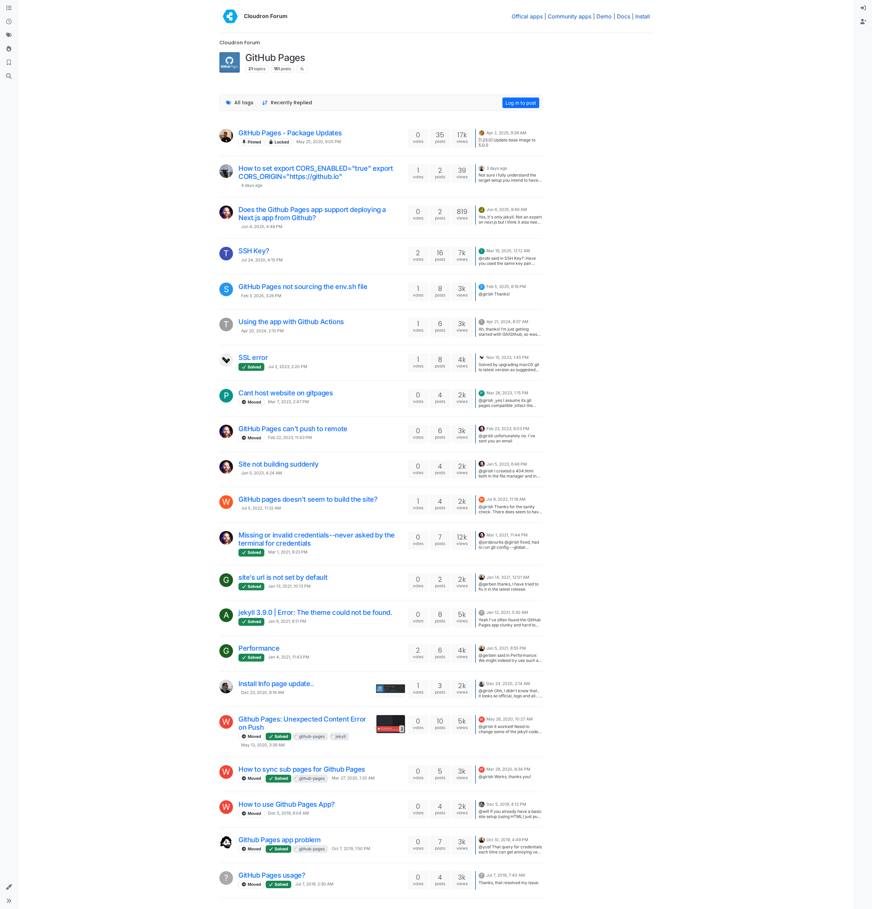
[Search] (9, 76)
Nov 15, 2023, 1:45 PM (507, 357)
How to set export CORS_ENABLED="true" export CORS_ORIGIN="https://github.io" (315, 172)
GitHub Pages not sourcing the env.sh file (303, 287)
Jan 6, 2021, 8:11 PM (287, 621)
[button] (9, 887)
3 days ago (496, 168)
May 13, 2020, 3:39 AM (263, 744)
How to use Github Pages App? (286, 804)
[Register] (863, 21)
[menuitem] (863, 8)
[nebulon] (482, 167)
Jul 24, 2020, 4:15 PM (262, 259)
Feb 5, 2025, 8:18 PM (506, 286)
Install (642, 16)
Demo (604, 16)
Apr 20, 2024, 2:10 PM (262, 330)
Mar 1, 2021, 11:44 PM (507, 534)
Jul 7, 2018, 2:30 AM (314, 884)
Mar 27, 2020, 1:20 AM (353, 778)
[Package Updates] (482, 132)
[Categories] (9, 8)
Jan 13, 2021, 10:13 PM (289, 586)
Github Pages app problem (279, 840)
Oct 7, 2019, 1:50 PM (351, 848)
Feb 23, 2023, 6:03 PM (507, 428)
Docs (623, 16)
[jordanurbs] (226, 212)
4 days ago (251, 185)
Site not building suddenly (278, 464)
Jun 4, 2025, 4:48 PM (261, 226)
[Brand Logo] (230, 16)
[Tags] (9, 35)
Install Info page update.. (276, 684)
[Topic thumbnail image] (390, 689)
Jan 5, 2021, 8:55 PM (506, 648)
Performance (259, 648)
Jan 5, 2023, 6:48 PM (506, 464)
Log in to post (520, 103)
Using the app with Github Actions (291, 322)
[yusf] (226, 842)
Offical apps (527, 16)
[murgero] (482, 803)
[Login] (863, 8)
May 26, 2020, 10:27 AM (509, 719)
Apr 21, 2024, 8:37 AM (507, 321)
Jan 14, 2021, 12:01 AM (507, 577)
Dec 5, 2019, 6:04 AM (288, 813)
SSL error (253, 357)
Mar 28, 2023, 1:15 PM (507, 392)
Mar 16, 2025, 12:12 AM (508, 250)
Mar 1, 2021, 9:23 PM (288, 552)
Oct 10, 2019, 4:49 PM (507, 839)
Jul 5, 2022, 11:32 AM (261, 508)
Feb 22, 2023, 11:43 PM (290, 437)
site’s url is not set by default (282, 577)
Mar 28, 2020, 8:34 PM (508, 769)
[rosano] (226, 360)
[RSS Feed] (302, 69)
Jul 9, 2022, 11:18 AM (506, 499)
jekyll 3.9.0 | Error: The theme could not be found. (315, 612)
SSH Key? (253, 251)
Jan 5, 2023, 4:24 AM (261, 472)
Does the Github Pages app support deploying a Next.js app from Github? (312, 214)
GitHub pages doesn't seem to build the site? (307, 499)
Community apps (569, 16)
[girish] (226, 135)
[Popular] (9, 49)
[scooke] (226, 171)
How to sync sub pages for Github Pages (301, 769)
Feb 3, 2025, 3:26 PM (261, 295)
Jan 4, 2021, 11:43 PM (288, 657)
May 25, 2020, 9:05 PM (318, 141)
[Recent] (9, 21)
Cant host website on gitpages (285, 393)
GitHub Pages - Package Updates (290, 133)
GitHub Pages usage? (271, 875)
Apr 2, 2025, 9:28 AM (506, 132)
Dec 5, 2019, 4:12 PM (506, 804)
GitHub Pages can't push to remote (292, 429)
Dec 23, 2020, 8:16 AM (262, 692)
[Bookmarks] (9, 62)
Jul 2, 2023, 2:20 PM (287, 366)
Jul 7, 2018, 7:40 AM (505, 875)
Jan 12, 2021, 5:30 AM (507, 612)
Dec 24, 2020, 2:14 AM (508, 683)
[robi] (226, 686)
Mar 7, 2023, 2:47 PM (288, 401)
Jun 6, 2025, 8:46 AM (506, 209)
